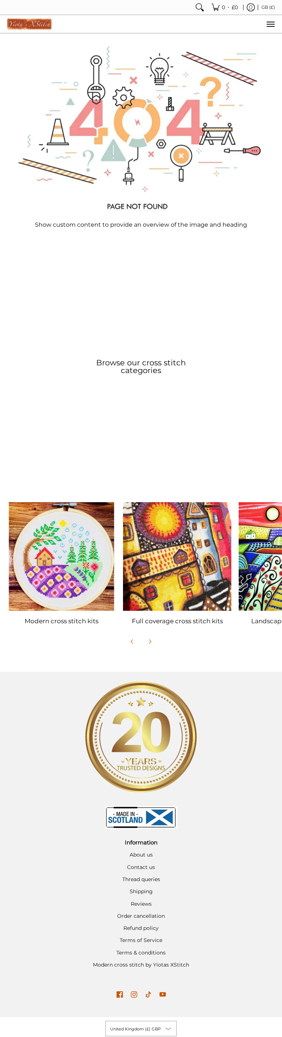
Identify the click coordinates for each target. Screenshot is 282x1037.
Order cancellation (141, 916)
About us (141, 854)
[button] (120, 995)
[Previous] (132, 641)
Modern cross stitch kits (61, 621)
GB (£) (268, 7)
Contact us (141, 867)
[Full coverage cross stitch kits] (177, 556)
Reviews (141, 904)
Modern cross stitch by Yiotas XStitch (141, 964)
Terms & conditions (141, 952)
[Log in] (250, 7)
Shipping (141, 891)
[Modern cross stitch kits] (61, 556)
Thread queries (141, 879)
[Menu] (270, 24)
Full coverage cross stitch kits (177, 621)
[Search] (200, 7)
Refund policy (141, 928)
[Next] (150, 641)
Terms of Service (141, 940)
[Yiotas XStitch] (29, 24)
